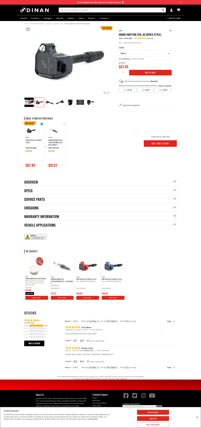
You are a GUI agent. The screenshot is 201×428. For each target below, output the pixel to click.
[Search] (162, 10)
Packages (48, 18)
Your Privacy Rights (153, 424)
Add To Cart (150, 72)
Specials (59, 18)
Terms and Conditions (99, 403)
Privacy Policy (96, 406)
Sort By (103, 321)
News (81, 18)
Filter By (84, 321)
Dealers (71, 18)
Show (122, 321)
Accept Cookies (153, 412)
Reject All (153, 418)
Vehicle (23, 18)
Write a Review (34, 343)
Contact (94, 398)
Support (91, 18)
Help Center (96, 400)
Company (104, 18)
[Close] (197, 417)
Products (35, 18)
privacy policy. (93, 419)
